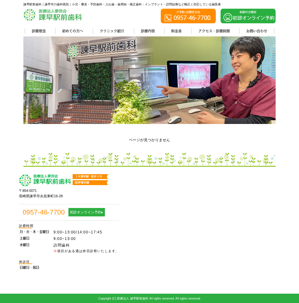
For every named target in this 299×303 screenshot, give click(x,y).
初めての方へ (72, 31)
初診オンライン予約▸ (86, 212)
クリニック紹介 (112, 31)
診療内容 (148, 31)
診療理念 (39, 31)
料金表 (176, 31)
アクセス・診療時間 (214, 31)
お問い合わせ (256, 31)
